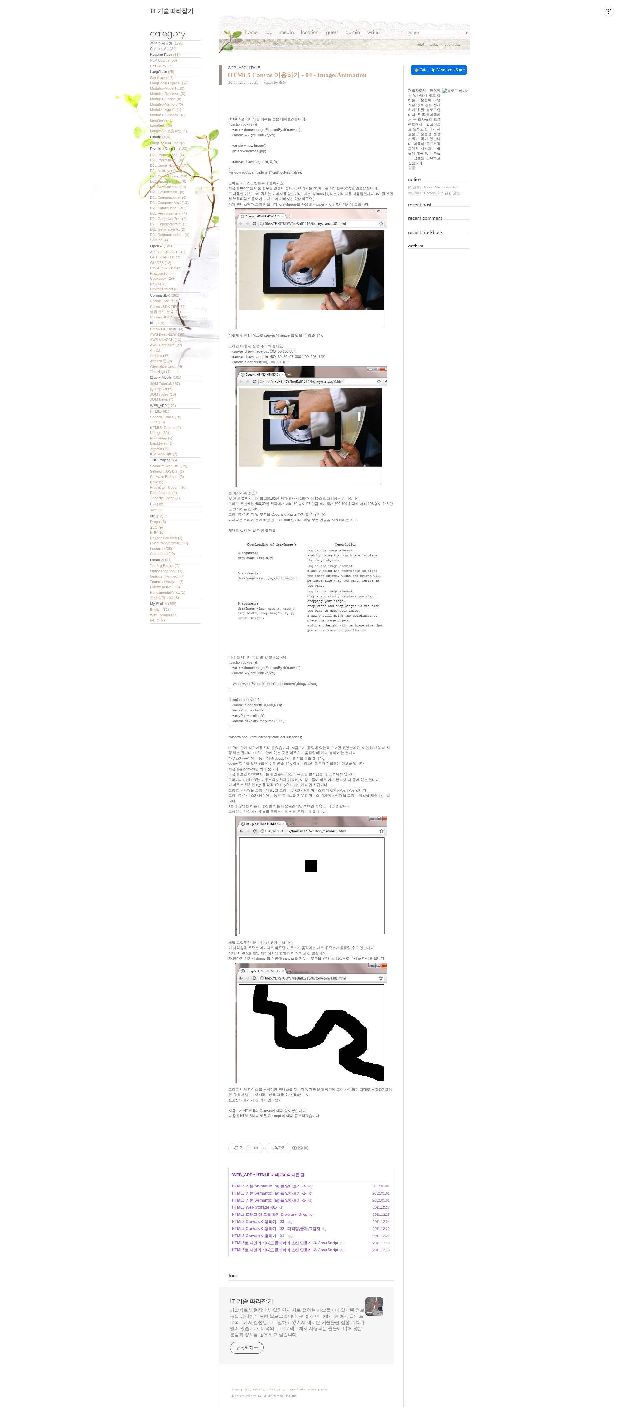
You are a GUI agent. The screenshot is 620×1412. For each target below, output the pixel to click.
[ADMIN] (353, 33)
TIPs (157, 422)
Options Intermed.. (167, 576)
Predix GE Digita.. (166, 329)
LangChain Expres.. (169, 83)
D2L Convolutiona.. (168, 176)
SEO (156, 527)
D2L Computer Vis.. (169, 203)
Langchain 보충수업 (168, 131)
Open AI (161, 246)
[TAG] (268, 33)
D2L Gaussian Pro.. (168, 219)
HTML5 (159, 411)
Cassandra (162, 554)
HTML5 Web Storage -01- (254, 1207)
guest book (297, 1389)
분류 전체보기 (167, 43)
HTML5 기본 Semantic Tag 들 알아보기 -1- (269, 1200)
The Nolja (160, 372)
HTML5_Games (165, 427)
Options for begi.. (166, 571)
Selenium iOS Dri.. (167, 471)
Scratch (159, 240)
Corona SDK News (168, 317)
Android (160, 449)
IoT (157, 323)
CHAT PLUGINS (165, 268)
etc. (156, 516)
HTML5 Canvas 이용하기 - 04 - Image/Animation (297, 74)
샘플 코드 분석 (165, 312)
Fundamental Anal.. (167, 592)
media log (259, 1389)
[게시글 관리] (256, 1148)
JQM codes (163, 394)
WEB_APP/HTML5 (244, 68)
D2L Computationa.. (168, 197)
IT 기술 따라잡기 (171, 10)
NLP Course (163, 60)
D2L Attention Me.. (168, 187)
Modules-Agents (165, 110)
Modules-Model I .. (167, 88)
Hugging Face (165, 54)
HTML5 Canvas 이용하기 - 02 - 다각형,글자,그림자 (276, 1228)
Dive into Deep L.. (168, 149)
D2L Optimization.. (167, 192)
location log (277, 1389)
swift (156, 510)
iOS (156, 504)
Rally (156, 482)
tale (157, 620)
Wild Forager (164, 615)
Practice (159, 273)
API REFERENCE (168, 252)
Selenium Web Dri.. (168, 466)
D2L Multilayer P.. (166, 171)
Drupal (158, 522)
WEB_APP (163, 406)
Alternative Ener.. (166, 366)
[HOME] (251, 33)
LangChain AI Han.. (168, 143)
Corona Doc (164, 301)
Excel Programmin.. (169, 543)
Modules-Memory (166, 104)
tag (246, 1389)
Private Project (164, 289)
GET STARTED (165, 257)
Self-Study (161, 66)
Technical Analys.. (167, 582)
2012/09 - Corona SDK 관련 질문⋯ (435, 193)
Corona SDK (164, 295)
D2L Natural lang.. (168, 208)
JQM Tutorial (165, 384)
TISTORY (290, 1395)
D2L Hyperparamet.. (169, 224)
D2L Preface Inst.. (167, 155)
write (324, 1389)
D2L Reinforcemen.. (168, 213)
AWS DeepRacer (167, 334)
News (158, 284)
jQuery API (161, 389)
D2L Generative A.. (167, 229)
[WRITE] (372, 33)
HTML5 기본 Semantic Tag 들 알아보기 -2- (269, 1193)
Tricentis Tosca (165, 498)
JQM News (161, 399)
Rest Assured (163, 493)
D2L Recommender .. (169, 235)
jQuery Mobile (165, 377)
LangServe (161, 120)
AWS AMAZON (165, 340)
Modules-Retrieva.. (167, 94)
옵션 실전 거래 (164, 598)
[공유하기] (248, 1148)
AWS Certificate (166, 345)
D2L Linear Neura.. (168, 165)
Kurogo (159, 433)
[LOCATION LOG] (309, 33)
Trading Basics (164, 566)
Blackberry (161, 443)
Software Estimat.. (167, 477)
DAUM (261, 1395)
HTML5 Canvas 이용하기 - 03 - (259, 1221)
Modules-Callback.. (168, 115)
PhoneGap (161, 438)
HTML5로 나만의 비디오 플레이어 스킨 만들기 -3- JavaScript (285, 1243)
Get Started (162, 78)
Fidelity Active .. (165, 587)
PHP (157, 532)
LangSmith (161, 125)
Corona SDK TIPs (168, 306)
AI (155, 350)
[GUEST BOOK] (332, 33)
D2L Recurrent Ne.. (168, 181)
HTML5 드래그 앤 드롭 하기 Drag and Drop (269, 1214)
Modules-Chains (165, 99)
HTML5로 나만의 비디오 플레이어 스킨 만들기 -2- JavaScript (285, 1250)
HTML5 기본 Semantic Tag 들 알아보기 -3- (269, 1186)
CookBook (162, 278)
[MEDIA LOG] (287, 33)
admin (312, 1389)
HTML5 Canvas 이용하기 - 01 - (259, 1236)
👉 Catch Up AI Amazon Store (439, 69)
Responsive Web (166, 538)
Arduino (160, 356)
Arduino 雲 (161, 361)
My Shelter (163, 604)
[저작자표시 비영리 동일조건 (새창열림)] (300, 1148)
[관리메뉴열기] (609, 11)
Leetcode (161, 548)
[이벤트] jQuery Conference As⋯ (434, 187)
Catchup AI (163, 49)
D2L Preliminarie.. (166, 160)
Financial (160, 560)
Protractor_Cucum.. (168, 487)
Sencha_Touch (165, 417)
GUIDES (160, 263)
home (235, 1389)
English (159, 609)
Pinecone (160, 137)
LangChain (162, 72)
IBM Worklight (163, 454)
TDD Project (163, 460)
